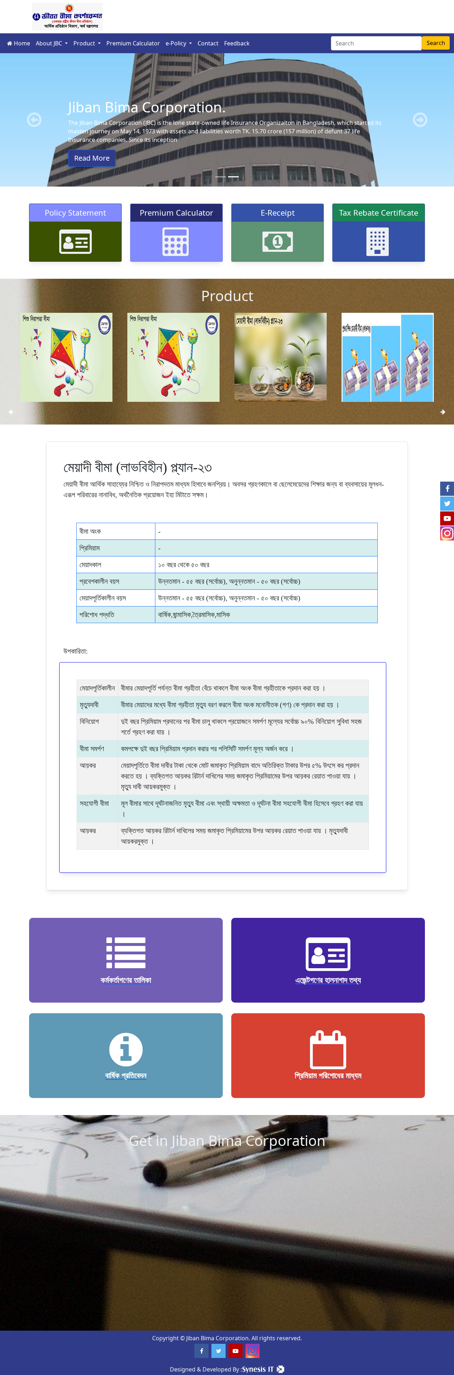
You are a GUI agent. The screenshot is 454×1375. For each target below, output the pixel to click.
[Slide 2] (233, 177)
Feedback (237, 43)
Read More (92, 158)
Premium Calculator (133, 43)
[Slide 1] (220, 177)
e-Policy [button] (177, 43)
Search (436, 43)
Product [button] (84, 43)
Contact (208, 43)
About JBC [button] (49, 43)
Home (21, 43)
